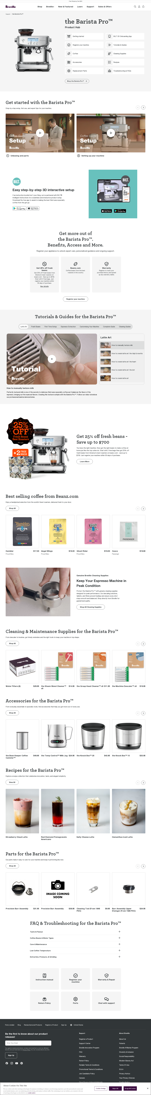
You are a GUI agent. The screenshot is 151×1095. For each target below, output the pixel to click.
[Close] (147, 1088)
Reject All (115, 1088)
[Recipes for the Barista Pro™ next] (143, 783)
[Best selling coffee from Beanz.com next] (143, 509)
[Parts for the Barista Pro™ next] (143, 866)
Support (8, 14)
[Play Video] (52, 359)
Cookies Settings (101, 1088)
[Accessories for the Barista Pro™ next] (143, 713)
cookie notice (31, 1093)
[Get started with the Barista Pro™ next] (143, 107)
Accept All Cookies (130, 1088)
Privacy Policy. (26, 1049)
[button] (50, 6)
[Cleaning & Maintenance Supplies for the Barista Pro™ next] (143, 644)
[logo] (11, 7)
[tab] (23, 327)
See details (44, 286)
